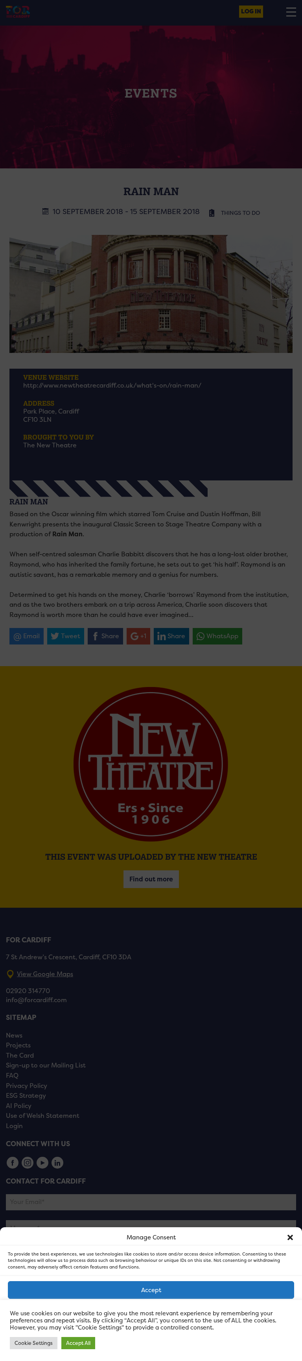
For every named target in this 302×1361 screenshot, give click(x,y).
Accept (151, 1290)
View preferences (151, 1333)
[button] (290, 1237)
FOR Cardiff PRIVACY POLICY (116, 1351)
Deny (151, 1311)
